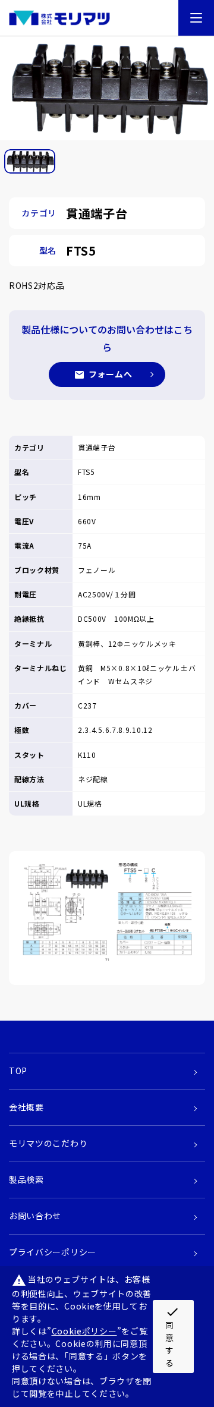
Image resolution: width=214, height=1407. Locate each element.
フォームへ (111, 374)
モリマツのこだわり (48, 1143)
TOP (18, 1071)
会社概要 (26, 1107)
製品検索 (26, 1179)
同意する (172, 1336)
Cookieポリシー (84, 1331)
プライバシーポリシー (52, 1252)
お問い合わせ (35, 1216)
